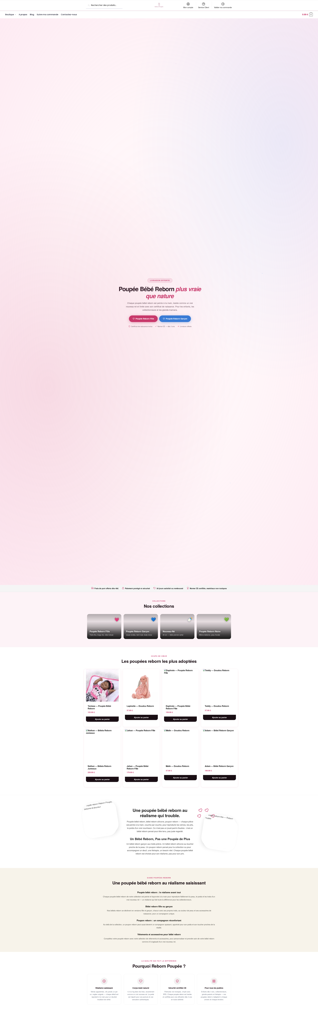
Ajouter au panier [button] (102, 719)
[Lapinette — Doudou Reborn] (141, 685)
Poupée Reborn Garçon (176, 318)
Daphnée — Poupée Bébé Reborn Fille (178, 707)
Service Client (203, 7)
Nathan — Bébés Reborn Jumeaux (99, 767)
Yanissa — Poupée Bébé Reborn (99, 707)
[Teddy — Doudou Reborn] (219, 685)
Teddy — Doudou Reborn (217, 706)
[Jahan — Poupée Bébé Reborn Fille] (141, 745)
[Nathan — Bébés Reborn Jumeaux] (102, 745)
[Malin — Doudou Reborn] (180, 745)
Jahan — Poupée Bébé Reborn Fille (137, 767)
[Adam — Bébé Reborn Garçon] (219, 745)
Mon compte (188, 7)
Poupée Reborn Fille (145, 318)
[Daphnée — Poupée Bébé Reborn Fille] (180, 685)
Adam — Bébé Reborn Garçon (219, 766)
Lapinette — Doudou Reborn (140, 706)
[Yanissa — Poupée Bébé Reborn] (102, 685)
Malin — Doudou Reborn (177, 766)
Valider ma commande (223, 7)
